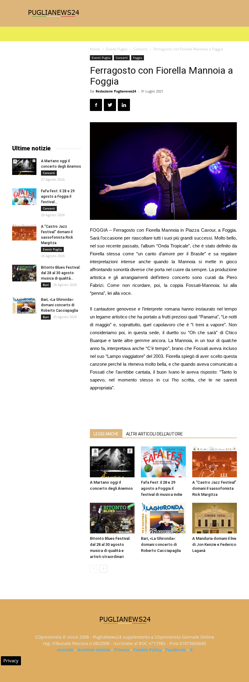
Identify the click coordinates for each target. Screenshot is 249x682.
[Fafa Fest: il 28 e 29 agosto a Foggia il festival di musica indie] (163, 461)
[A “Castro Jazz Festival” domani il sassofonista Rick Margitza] (214, 461)
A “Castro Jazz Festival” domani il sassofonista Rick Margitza (214, 488)
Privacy (121, 650)
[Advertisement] (163, 409)
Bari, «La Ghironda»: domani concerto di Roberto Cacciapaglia (161, 544)
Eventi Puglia (117, 49)
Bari (46, 285)
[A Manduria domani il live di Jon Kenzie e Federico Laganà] (214, 518)
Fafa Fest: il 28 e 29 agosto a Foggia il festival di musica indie (161, 488)
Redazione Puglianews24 (116, 91)
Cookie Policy (147, 650)
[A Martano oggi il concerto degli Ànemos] (112, 461)
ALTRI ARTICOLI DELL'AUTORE (154, 434)
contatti (65, 650)
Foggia (137, 57)
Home (95, 49)
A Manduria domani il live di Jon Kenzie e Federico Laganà (214, 544)
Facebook (175, 650)
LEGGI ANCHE (106, 434)
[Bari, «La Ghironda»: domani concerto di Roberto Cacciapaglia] (163, 518)
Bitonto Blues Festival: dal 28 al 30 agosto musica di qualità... (60, 273)
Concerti (140, 49)
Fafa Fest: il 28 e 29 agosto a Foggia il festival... (58, 196)
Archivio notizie (93, 650)
